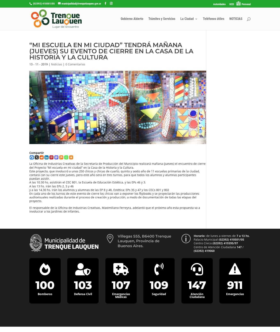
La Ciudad (187, 19)
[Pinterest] (51, 157)
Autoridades (219, 4)
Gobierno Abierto (132, 19)
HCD (231, 4)
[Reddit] (42, 157)
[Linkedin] (46, 157)
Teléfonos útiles (213, 19)
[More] (71, 157)
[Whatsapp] (66, 157)
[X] (37, 157)
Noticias (56, 64)
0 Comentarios (75, 64)
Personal (246, 4)
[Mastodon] (56, 157)
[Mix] (61, 157)
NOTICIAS (235, 19)
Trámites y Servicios (161, 19)
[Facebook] (32, 157)
